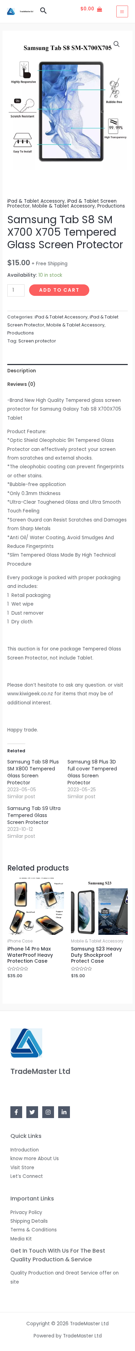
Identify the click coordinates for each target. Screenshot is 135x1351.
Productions (111, 206)
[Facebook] (16, 1112)
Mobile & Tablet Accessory (63, 206)
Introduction (24, 1150)
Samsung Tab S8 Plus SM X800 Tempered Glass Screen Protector (33, 772)
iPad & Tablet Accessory (36, 201)
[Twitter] (32, 1112)
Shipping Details (29, 1221)
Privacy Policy (26, 1212)
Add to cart (59, 290)
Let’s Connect (26, 1176)
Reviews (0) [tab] (21, 384)
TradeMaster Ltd (26, 11)
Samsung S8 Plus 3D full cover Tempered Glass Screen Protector (92, 772)
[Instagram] (48, 1112)
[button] (116, 44)
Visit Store (22, 1167)
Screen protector (37, 341)
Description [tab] (21, 370)
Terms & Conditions (33, 1230)
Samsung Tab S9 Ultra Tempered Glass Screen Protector (34, 815)
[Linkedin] (64, 1112)
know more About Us (34, 1158)
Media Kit (21, 1239)
